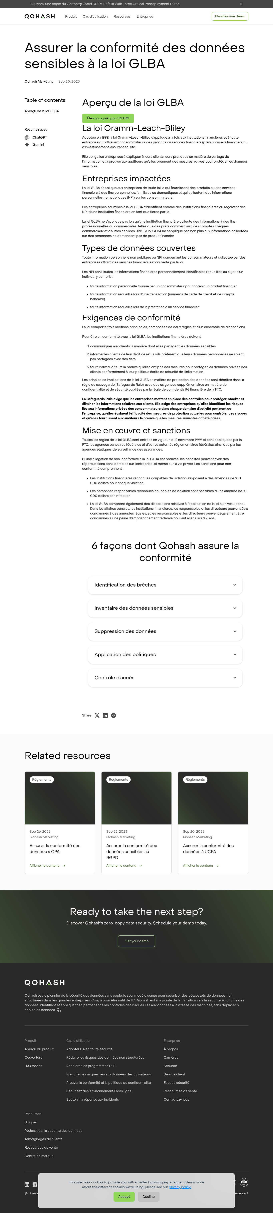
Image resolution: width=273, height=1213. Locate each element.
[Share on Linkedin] (105, 715)
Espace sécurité (176, 1083)
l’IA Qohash (33, 1066)
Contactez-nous (176, 1099)
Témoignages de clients (43, 1139)
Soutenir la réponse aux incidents (92, 1099)
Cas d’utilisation (95, 16)
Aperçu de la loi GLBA (42, 111)
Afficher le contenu (45, 865)
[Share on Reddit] (113, 715)
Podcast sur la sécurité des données (53, 1131)
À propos (171, 1049)
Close (241, 4)
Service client (174, 1074)
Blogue (30, 1122)
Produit (71, 16)
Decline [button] (149, 1197)
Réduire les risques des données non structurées (105, 1057)
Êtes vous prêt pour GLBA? (108, 118)
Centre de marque (39, 1156)
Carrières (171, 1057)
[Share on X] (97, 715)
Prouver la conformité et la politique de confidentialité (108, 1083)
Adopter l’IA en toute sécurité (89, 1049)
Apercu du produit (39, 1049)
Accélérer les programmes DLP (91, 1066)
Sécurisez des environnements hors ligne (99, 1091)
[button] (58, 1010)
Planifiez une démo (230, 16)
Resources (122, 16)
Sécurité (170, 1066)
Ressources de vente (180, 1091)
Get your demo (136, 941)
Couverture (33, 1057)
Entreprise (145, 16)
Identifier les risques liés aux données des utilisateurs (108, 1074)
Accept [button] (124, 1197)
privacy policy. (180, 1187)
